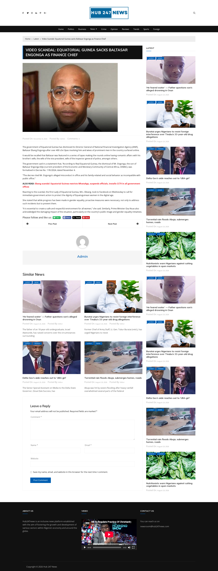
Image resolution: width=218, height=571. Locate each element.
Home (61, 29)
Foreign (156, 29)
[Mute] (129, 547)
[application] (109, 534)
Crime (103, 29)
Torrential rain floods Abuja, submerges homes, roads (113, 377)
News (92, 29)
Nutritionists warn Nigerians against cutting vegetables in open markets (169, 265)
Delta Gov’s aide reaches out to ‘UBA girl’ (44, 377)
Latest (27, 282)
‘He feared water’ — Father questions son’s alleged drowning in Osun (50, 318)
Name (34, 445)
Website (34, 458)
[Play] (85, 547)
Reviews (125, 29)
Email (88, 445)
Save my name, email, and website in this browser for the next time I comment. (70, 472)
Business (82, 29)
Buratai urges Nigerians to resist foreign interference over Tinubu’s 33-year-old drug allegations (112, 318)
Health (151, 234)
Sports (146, 29)
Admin (62, 139)
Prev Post (52, 224)
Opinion (114, 29)
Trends (136, 29)
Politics (71, 29)
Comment (36, 417)
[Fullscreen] (133, 547)
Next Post (112, 224)
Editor (60, 324)
